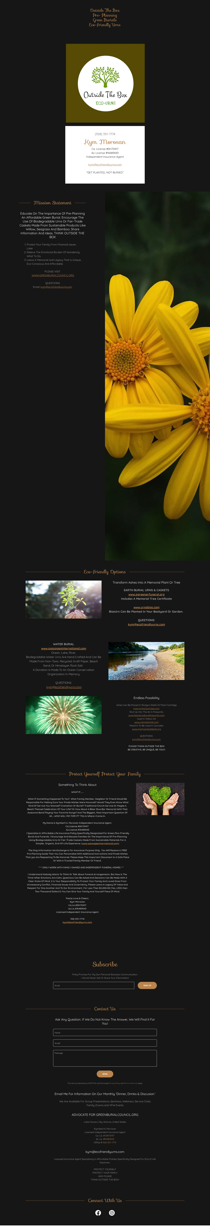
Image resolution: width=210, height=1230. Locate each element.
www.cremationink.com (146, 722)
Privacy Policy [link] (114, 1083)
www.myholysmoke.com (146, 708)
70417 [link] (111, 1135)
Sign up (147, 985)
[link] (105, 25)
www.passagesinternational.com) (100, 843)
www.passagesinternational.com (63, 648)
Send (105, 1074)
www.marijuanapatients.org (146, 729)
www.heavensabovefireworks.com (146, 715)
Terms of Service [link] (130, 1083)
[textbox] (93, 985)
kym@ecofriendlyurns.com (105, 164)
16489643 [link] (109, 1139)
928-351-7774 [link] (109, 1142)
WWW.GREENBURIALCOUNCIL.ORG (53, 275)
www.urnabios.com (146, 607)
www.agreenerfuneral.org (146, 594)
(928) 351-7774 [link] (105, 134)
